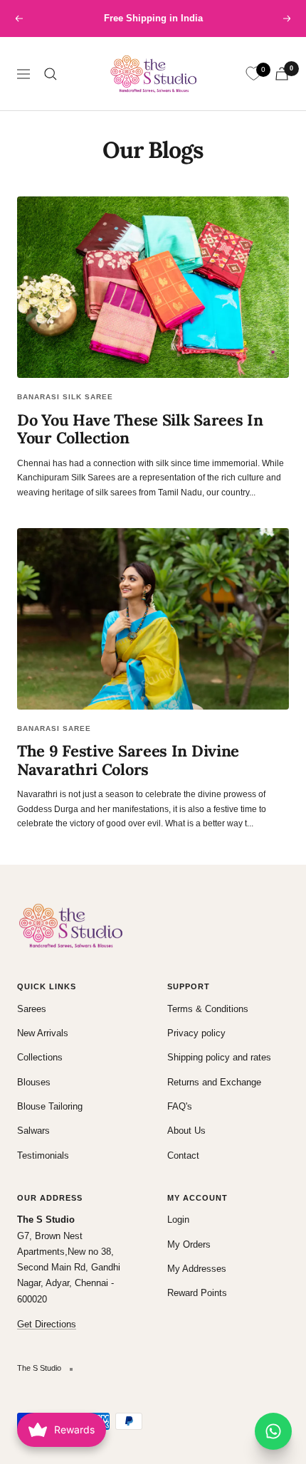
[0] (253, 74)
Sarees (31, 1009)
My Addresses (196, 1268)
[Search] (50, 74)
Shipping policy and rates (219, 1057)
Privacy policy (196, 1033)
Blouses (34, 1082)
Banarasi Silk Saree (65, 397)
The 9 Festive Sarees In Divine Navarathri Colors (128, 760)
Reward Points (197, 1292)
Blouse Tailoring (50, 1106)
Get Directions (46, 1324)
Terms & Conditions (207, 1009)
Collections (40, 1057)
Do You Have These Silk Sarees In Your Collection (140, 429)
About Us (186, 1130)
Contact (183, 1155)
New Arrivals (42, 1033)
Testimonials (43, 1155)
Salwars (33, 1130)
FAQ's (179, 1106)
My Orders (189, 1244)
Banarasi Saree (54, 728)
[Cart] (282, 73)
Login (178, 1219)
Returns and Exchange (214, 1082)
